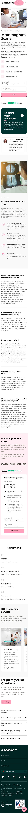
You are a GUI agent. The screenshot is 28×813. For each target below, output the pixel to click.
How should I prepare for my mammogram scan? (10, 732)
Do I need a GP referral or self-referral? (11, 711)
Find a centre (17, 3)
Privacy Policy (17, 785)
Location (7, 88)
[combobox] (15, 90)
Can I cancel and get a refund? (11, 738)
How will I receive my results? (11, 718)
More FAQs (6, 702)
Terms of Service (6, 785)
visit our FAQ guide (15, 689)
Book (14, 95)
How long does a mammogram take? (11, 724)
